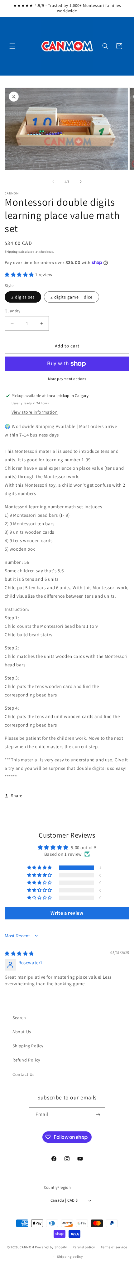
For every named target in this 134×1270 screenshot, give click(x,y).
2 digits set (23, 297)
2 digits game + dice (71, 297)
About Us (21, 1032)
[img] (19, 953)
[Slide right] (81, 181)
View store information (35, 412)
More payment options (67, 378)
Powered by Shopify (51, 1247)
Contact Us (23, 1074)
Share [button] (16, 795)
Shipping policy (70, 1256)
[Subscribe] (98, 1114)
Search (19, 1017)
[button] (12, 46)
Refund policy (84, 1247)
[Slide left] (53, 181)
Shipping (11, 252)
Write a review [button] (66, 913)
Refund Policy (26, 1060)
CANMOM (27, 1247)
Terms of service (114, 1247)
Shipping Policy (27, 1046)
